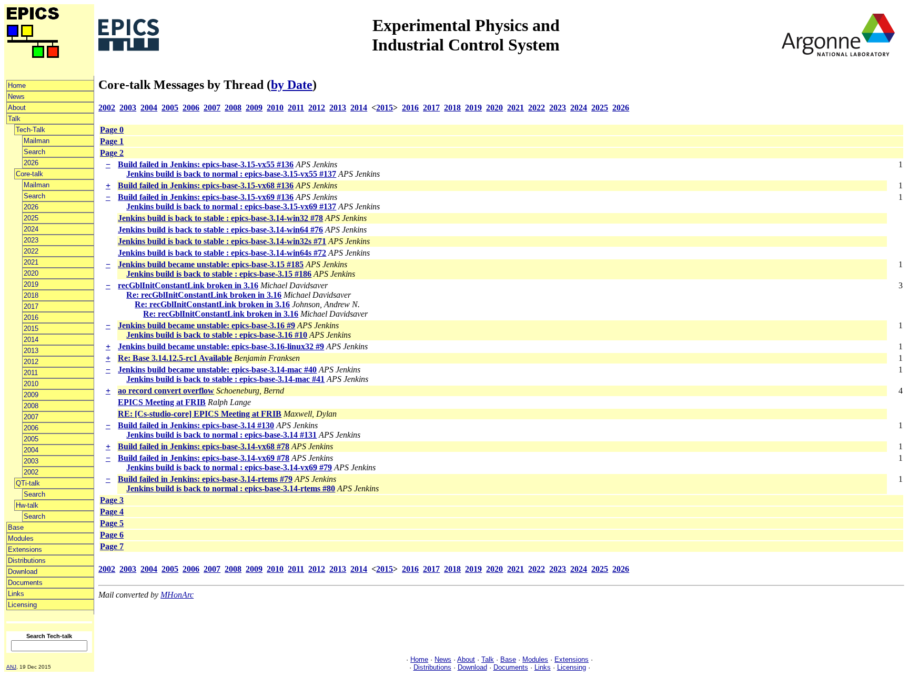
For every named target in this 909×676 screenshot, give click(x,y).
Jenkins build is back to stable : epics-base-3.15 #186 (218, 273)
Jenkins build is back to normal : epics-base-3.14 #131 (221, 434)
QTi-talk (28, 483)
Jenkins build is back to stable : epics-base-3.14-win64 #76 (220, 229)
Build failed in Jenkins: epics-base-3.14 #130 (196, 425)
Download (22, 572)
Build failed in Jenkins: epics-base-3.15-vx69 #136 (206, 197)
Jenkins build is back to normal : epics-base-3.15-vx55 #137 (231, 173)
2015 (31, 328)
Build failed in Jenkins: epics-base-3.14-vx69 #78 (203, 457)
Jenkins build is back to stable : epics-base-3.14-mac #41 (225, 379)
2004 (31, 450)
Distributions (27, 560)
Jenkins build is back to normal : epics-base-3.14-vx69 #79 (229, 467)
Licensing (22, 605)
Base (16, 527)
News (16, 96)
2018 (31, 295)
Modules (21, 538)
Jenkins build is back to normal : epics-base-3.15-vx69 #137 (231, 206)
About (17, 108)
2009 (31, 395)
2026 (31, 163)
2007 (31, 417)
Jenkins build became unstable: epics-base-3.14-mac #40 (217, 369)
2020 (31, 273)
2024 (31, 229)
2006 (31, 428)
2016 (31, 317)
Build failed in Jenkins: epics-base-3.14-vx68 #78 (203, 446)
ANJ (11, 667)
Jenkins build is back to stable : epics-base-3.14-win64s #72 (222, 252)
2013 (31, 351)
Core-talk (29, 174)
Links (16, 594)
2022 (31, 251)
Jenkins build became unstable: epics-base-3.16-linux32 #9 (221, 346)
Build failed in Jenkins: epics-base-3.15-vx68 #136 (206, 185)
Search (34, 152)
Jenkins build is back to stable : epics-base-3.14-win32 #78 (220, 218)
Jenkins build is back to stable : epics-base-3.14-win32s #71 (222, 241)
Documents (25, 583)
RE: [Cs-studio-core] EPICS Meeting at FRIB (199, 413)
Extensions (25, 549)
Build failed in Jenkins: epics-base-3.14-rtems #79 (205, 479)
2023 (31, 240)
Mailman (36, 141)
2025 (31, 218)
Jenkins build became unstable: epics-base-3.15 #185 (211, 264)
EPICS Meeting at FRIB (162, 402)
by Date (291, 85)
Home (17, 85)
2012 (31, 362)
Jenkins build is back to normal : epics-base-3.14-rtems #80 (230, 488)
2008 (31, 406)
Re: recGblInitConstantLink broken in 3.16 (203, 294)
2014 (31, 340)
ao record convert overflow (166, 390)
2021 (31, 262)
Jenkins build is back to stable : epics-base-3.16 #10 (216, 334)
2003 (31, 461)
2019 (31, 284)
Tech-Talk (30, 130)
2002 (31, 472)
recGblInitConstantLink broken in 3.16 (188, 285)
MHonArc (177, 594)
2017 (31, 306)
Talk (14, 119)
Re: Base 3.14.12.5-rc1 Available (175, 358)
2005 (31, 439)
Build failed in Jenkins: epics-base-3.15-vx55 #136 (206, 164)
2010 (31, 384)
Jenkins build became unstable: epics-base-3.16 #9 (206, 325)
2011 (31, 373)
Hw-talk (27, 505)
